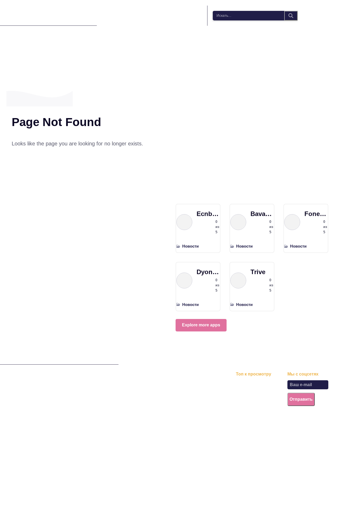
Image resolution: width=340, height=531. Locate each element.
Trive (257, 271)
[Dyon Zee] (184, 280)
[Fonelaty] (292, 222)
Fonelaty (316, 213)
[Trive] (238, 280)
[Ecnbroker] (184, 222)
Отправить (301, 399)
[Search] (291, 15)
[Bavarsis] (238, 222)
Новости (190, 246)
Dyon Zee (208, 271)
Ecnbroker (208, 213)
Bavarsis (262, 213)
